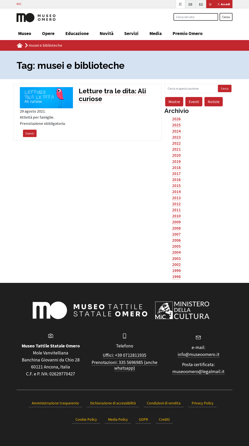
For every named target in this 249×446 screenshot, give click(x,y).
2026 (176, 119)
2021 (176, 149)
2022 (176, 143)
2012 (176, 203)
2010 (176, 216)
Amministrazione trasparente (55, 403)
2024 (176, 131)
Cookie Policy (86, 419)
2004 (176, 252)
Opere (48, 33)
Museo (24, 33)
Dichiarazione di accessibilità (113, 403)
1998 (176, 276)
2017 (176, 173)
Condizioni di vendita (164, 403)
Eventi (29, 133)
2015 (176, 185)
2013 (176, 197)
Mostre (174, 101)
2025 (176, 125)
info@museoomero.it (198, 354)
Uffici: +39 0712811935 (124, 355)
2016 (176, 179)
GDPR (143, 419)
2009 (176, 222)
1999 (176, 270)
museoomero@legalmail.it (198, 371)
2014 (176, 191)
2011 (176, 210)
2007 (176, 234)
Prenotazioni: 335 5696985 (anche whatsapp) (124, 365)
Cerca (226, 17)
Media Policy (118, 419)
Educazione (77, 33)
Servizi (131, 33)
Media (155, 33)
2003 (176, 258)
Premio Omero (188, 33)
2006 (176, 240)
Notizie (213, 101)
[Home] (36, 17)
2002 (176, 264)
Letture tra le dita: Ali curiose (112, 95)
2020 (176, 155)
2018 (176, 167)
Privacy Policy (202, 403)
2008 (176, 228)
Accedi (225, 4)
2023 (176, 137)
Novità (106, 33)
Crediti (164, 419)
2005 (176, 246)
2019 (176, 161)
